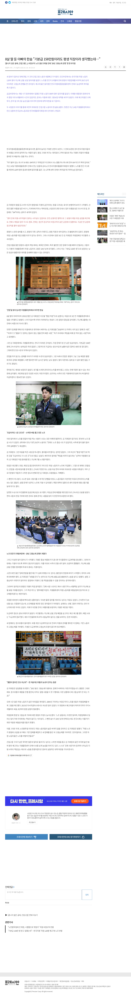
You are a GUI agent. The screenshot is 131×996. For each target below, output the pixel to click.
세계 (41, 21)
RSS (83, 981)
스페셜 (69, 21)
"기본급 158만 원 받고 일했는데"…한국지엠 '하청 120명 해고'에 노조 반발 (35, 930)
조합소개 (26, 981)
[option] (111, 220)
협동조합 (78, 21)
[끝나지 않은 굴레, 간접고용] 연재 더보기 (23, 915)
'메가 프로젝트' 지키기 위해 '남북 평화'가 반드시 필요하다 (117, 202)
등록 (86, 894)
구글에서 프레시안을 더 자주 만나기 (19, 755)
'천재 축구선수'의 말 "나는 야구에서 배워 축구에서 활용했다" (118, 225)
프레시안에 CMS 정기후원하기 (68, 836)
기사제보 (33, 981)
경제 (29, 21)
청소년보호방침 (75, 981)
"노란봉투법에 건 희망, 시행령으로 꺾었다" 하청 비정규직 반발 (31, 927)
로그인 (124, 3)
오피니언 (14, 21)
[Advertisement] (65, 41)
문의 (114, 3)
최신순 (7, 902)
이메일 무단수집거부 (52, 981)
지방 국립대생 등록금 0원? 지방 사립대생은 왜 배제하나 (117, 241)
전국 (62, 21)
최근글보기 (32, 822)
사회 (35, 21)
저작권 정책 (41, 981)
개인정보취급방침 (64, 981)
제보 (110, 3)
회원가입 (118, 3)
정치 (22, 21)
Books (55, 21)
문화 (48, 21)
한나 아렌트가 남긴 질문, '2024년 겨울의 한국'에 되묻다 (117, 210)
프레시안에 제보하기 (24, 836)
